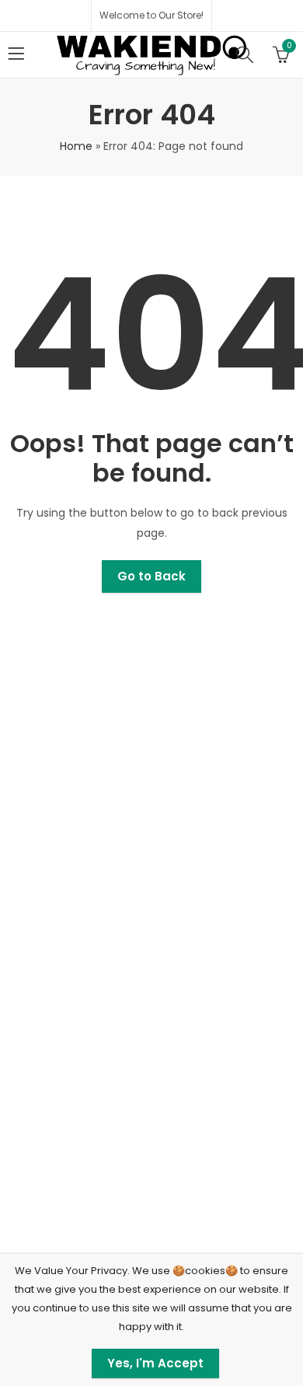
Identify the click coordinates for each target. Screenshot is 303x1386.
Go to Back (151, 576)
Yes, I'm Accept (155, 1363)
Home (76, 146)
